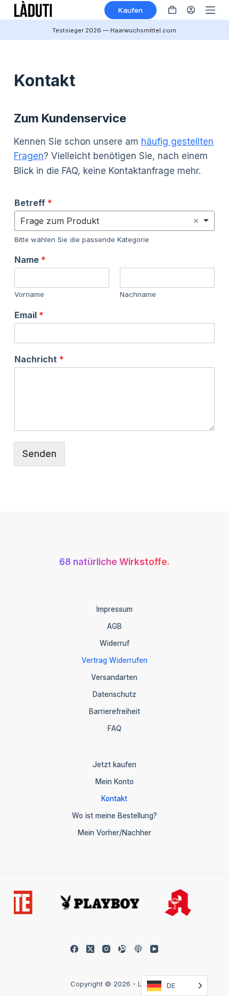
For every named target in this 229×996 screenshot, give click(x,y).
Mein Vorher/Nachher (114, 832)
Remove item (196, 220)
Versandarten (114, 677)
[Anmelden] (191, 10)
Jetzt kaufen (114, 764)
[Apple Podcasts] (138, 949)
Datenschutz (114, 694)
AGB (114, 626)
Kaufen (130, 10)
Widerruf (114, 643)
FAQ (114, 728)
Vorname (29, 294)
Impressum (114, 609)
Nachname (138, 294)
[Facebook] (74, 949)
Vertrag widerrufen (114, 660)
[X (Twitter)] (90, 949)
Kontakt (114, 798)
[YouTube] (154, 949)
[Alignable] (122, 949)
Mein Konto (114, 781)
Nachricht (39, 359)
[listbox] (114, 221)
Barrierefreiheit (114, 711)
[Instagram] (106, 949)
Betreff (33, 202)
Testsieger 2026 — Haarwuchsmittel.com (114, 30)
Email (29, 315)
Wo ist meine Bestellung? (114, 815)
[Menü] (210, 10)
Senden (39, 454)
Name (30, 259)
